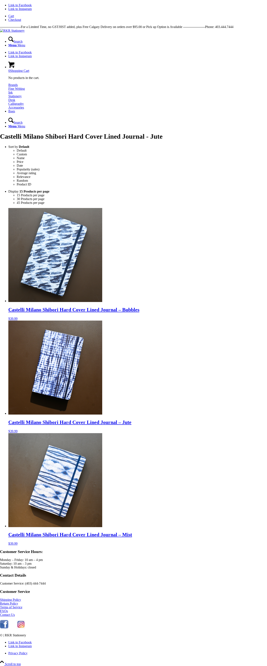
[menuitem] (137, 16)
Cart (11, 16)
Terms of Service (11, 607)
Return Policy (9, 603)
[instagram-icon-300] (21, 624)
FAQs (4, 611)
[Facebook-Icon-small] (4, 624)
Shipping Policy (10, 599)
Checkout (14, 20)
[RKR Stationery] (12, 30)
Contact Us (7, 615)
